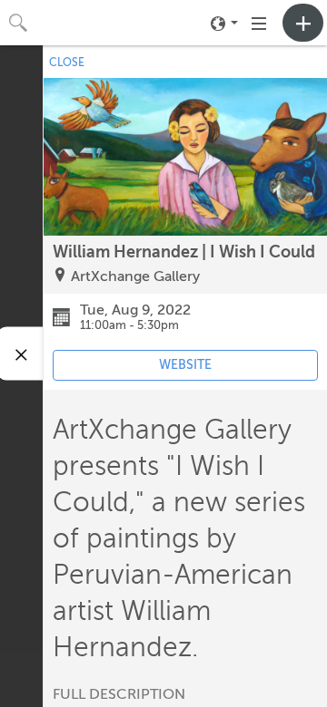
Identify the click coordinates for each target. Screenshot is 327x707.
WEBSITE (185, 365)
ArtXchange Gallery (135, 276)
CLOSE (66, 62)
